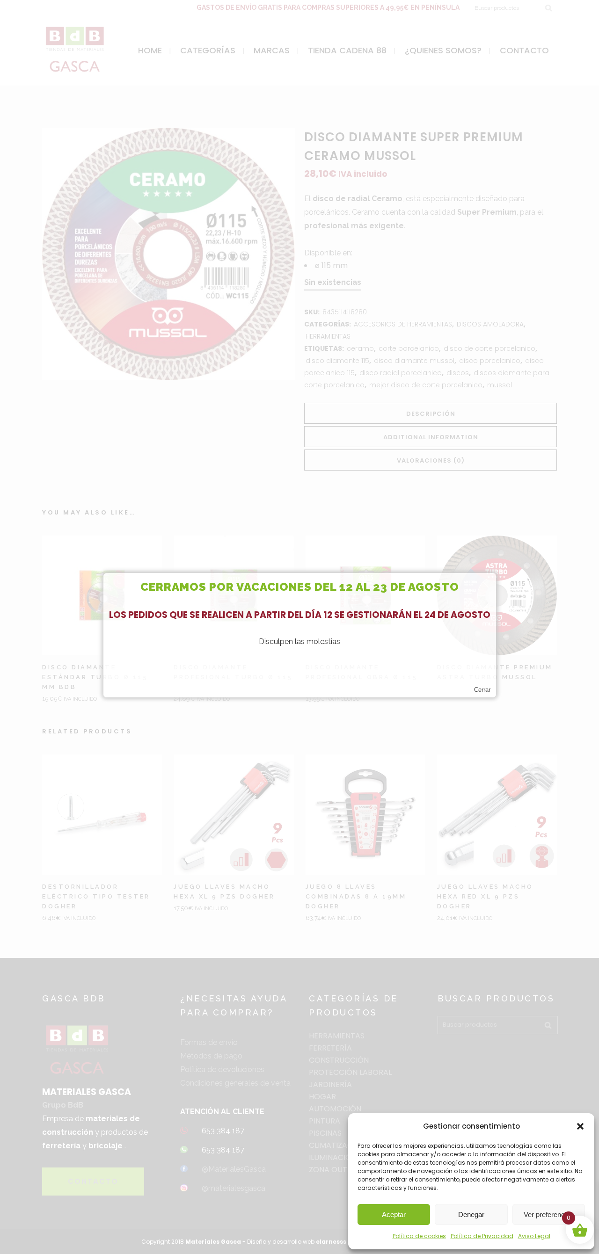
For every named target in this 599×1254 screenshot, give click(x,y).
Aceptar (394, 1214)
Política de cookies (419, 1236)
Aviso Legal (534, 1236)
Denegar (471, 1214)
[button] (580, 1126)
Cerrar (482, 689)
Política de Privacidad (482, 1236)
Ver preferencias (549, 1214)
